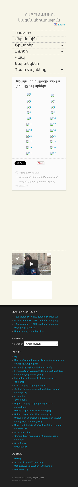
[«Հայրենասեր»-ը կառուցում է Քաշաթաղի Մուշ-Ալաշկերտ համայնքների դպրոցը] (31, 264)
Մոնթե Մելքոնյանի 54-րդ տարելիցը (33, 411)
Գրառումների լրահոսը (28, 462)
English (61, 24)
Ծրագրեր (24, 45)
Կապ (20, 58)
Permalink (23, 185)
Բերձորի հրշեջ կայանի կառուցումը (33, 367)
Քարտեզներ (27, 64)
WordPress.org (21, 469)
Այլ (15, 356)
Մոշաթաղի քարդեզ (24, 328)
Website (24, 481)
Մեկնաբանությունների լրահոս (33, 466)
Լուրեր (21, 51)
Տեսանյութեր (21, 443)
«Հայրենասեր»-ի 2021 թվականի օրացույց (36, 324)
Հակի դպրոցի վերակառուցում (30, 385)
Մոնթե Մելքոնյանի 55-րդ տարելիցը (33, 414)
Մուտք (17, 459)
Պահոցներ (17, 344)
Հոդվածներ (20, 400)
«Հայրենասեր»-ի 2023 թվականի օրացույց (36, 317)
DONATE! (23, 33)
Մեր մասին (26, 39)
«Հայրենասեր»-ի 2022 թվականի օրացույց (36, 320)
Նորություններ (22, 432)
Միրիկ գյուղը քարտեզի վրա (29, 331)
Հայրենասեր (38, 478)
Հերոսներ (19, 396)
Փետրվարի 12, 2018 (29, 172)
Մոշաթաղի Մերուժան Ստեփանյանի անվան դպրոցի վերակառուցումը (38, 179)
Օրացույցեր (20, 447)
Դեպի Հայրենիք (30, 70)
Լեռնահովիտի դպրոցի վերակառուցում (35, 378)
